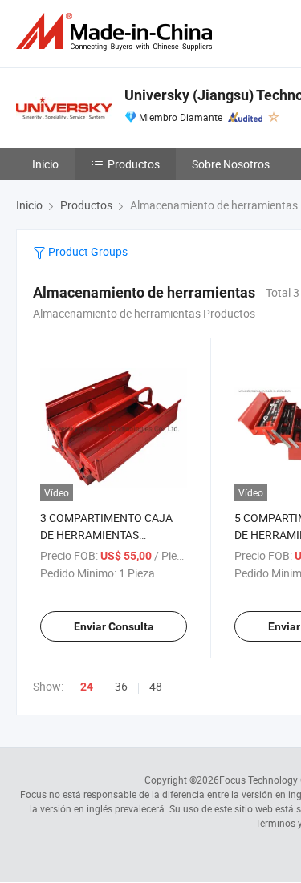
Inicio (45, 164)
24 (86, 686)
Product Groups (87, 251)
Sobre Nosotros (231, 164)
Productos (134, 164)
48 (155, 686)
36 (121, 686)
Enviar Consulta (114, 626)
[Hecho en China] (117, 32)
